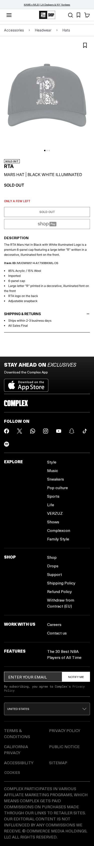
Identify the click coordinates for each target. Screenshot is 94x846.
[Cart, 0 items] (87, 15)
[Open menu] (9, 15)
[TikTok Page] (84, 431)
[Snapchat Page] (71, 431)
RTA (9, 166)
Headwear (43, 30)
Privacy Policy (64, 730)
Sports (53, 496)
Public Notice (64, 746)
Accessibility (18, 762)
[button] (47, 709)
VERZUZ (55, 513)
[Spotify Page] (6, 444)
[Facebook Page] (6, 431)
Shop (52, 557)
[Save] (85, 45)
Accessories (14, 30)
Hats (66, 30)
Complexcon (58, 530)
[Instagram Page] (45, 431)
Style (51, 461)
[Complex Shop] (47, 15)
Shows (53, 521)
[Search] (70, 15)
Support (54, 574)
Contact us (57, 633)
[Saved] (78, 15)
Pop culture (57, 487)
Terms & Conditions (17, 733)
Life (50, 504)
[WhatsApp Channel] (32, 431)
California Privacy (16, 749)
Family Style (58, 538)
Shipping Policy (61, 582)
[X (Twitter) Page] (19, 431)
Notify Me (76, 677)
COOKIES (12, 772)
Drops (52, 565)
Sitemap (58, 762)
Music (52, 470)
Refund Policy (59, 591)
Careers (54, 624)
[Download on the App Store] (26, 383)
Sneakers (55, 479)
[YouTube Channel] (58, 431)
